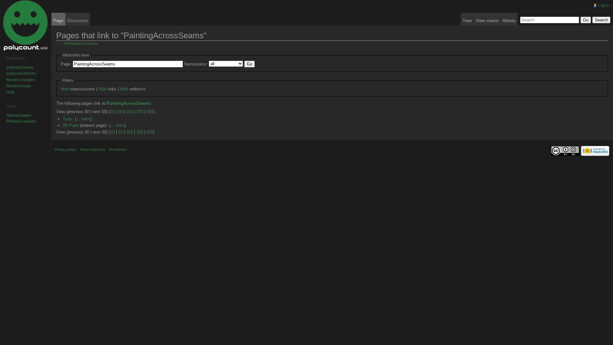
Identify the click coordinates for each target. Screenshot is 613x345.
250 (139, 111)
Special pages (18, 115)
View (467, 20)
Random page (18, 86)
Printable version (21, 121)
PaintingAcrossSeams (81, 43)
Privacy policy (66, 149)
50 (120, 111)
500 (150, 111)
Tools (67, 119)
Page (58, 20)
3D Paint (71, 125)
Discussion (77, 20)
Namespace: (196, 64)
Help (10, 92)
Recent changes (20, 80)
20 (112, 111)
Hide (65, 89)
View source (487, 20)
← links (83, 119)
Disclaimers (118, 149)
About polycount (92, 149)
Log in (603, 5)
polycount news (20, 67)
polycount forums (21, 73)
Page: (66, 64)
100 (129, 111)
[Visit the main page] (25, 25)
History (509, 20)
